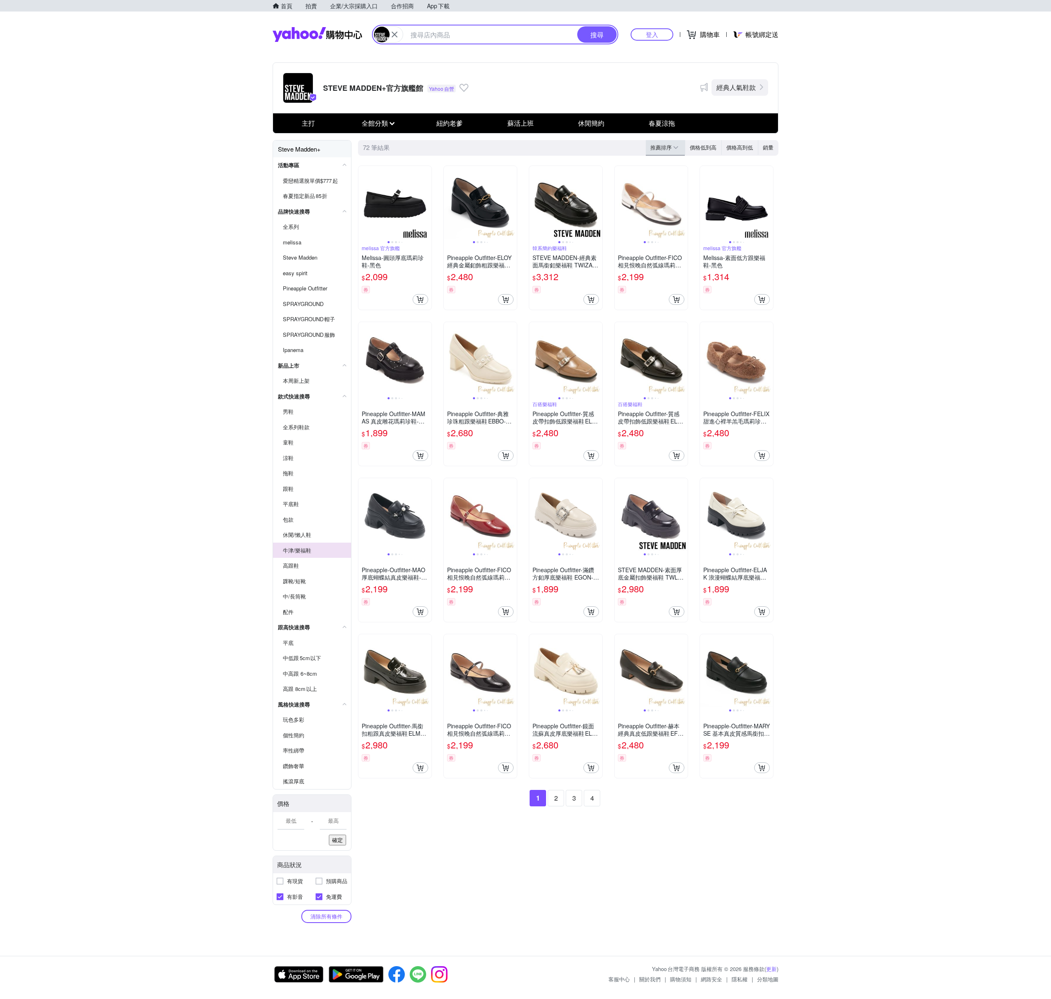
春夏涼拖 (662, 123)
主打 (308, 123)
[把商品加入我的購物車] (420, 299)
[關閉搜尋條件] (394, 34)
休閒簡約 (591, 123)
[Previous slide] (363, 202)
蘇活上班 (520, 123)
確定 (337, 840)
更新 (771, 969)
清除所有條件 (326, 916)
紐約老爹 (449, 123)
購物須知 (680, 979)
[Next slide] (426, 202)
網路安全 (711, 979)
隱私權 (740, 979)
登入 (652, 34)
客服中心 (619, 979)
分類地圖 (767, 979)
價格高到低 (739, 147)
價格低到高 (703, 147)
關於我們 (650, 979)
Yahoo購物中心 (317, 34)
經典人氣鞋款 (736, 87)
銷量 (768, 147)
